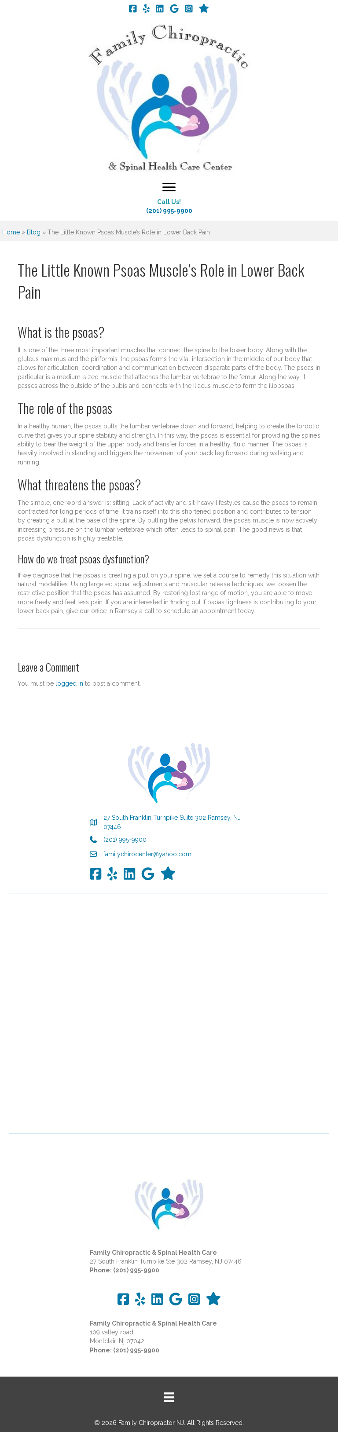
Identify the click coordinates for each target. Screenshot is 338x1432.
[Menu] (169, 187)
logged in (69, 683)
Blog (33, 232)
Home (11, 232)
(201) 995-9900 (169, 210)
